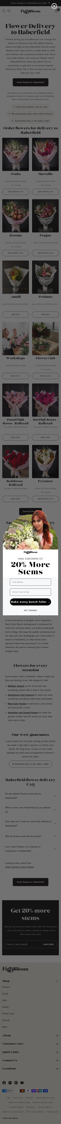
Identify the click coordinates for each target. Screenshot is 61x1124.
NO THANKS (30, 610)
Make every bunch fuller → (30, 601)
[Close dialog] (54, 6)
